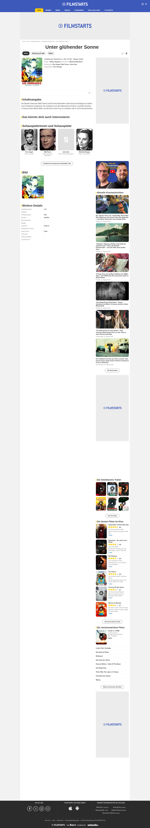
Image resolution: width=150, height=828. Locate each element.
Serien (48, 10)
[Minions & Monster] (101, 609)
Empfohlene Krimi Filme (48, 41)
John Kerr (73, 64)
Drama (76, 59)
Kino (39, 10)
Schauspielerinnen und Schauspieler (47, 126)
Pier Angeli (56, 64)
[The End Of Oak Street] (101, 594)
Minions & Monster (114, 603)
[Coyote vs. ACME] (101, 637)
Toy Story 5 (112, 572)
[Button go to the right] (126, 53)
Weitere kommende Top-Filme (112, 687)
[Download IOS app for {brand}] (71, 808)
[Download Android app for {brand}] (78, 808)
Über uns (47, 820)
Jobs (53, 820)
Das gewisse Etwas (102, 652)
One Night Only (101, 668)
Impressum (60, 820)
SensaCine (117, 807)
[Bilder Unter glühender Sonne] (32, 186)
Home (23, 41)
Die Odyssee (112, 556)
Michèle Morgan (84, 152)
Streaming (79, 10)
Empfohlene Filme (35, 41)
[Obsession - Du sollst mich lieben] (101, 547)
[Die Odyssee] (101, 562)
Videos (67, 10)
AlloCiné (99, 807)
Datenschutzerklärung (87, 820)
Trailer (110, 535)
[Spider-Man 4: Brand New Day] (101, 531)
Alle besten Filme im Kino (112, 622)
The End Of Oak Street (116, 587)
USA (45, 209)
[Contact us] (48, 808)
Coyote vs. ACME (113, 631)
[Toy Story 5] (101, 578)
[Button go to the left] (122, 53)
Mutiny (98, 680)
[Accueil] (75, 4)
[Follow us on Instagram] (42, 808)
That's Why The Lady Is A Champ (107, 672)
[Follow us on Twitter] (36, 808)
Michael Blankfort (76, 62)
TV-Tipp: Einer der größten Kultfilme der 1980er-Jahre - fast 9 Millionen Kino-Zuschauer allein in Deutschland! (112, 275)
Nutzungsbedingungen (72, 820)
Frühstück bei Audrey (103, 676)
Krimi (81, 59)
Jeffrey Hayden (55, 62)
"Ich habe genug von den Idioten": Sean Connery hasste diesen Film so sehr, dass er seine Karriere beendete (111, 332)
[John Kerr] (66, 139)
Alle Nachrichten (112, 370)
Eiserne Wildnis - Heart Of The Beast (108, 664)
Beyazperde (100, 810)
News (57, 10)
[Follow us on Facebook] (30, 808)
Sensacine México (108, 813)
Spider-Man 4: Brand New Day (118, 525)
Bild (25, 172)
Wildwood (99, 656)
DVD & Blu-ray (94, 10)
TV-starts (108, 10)
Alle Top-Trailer (112, 516)
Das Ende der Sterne (103, 660)
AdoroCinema (116, 810)
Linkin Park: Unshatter (103, 648)
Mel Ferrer (65, 64)
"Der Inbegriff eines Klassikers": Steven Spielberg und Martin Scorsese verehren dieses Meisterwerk (112, 304)
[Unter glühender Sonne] (32, 72)
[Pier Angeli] (29, 139)
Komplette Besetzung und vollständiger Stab (57, 163)
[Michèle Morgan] (84, 139)
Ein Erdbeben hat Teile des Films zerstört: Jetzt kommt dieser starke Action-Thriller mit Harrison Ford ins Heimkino (112, 360)
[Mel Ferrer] (48, 139)
